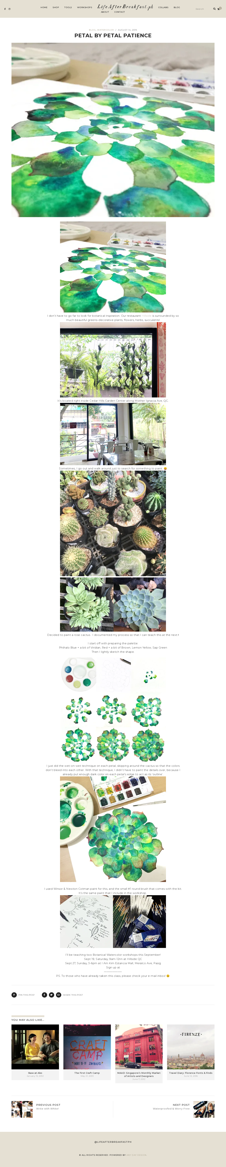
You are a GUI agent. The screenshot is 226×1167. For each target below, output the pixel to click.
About (105, 12)
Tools (68, 7)
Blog (177, 7)
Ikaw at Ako (35, 1073)
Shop (56, 7)
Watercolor (105, 30)
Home (44, 7)
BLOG (92, 30)
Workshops (84, 7)
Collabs (163, 7)
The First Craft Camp (87, 1073)
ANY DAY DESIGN (136, 1155)
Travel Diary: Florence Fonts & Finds (190, 1073)
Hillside (146, 315)
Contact (119, 12)
